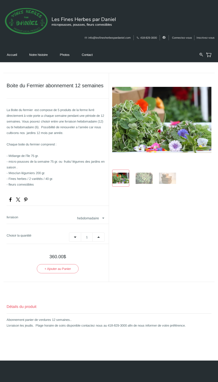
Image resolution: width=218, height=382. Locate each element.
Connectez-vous (182, 37)
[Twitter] (18, 199)
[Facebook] (10, 199)
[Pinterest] (26, 199)
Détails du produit (21, 306)
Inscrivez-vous (205, 37)
